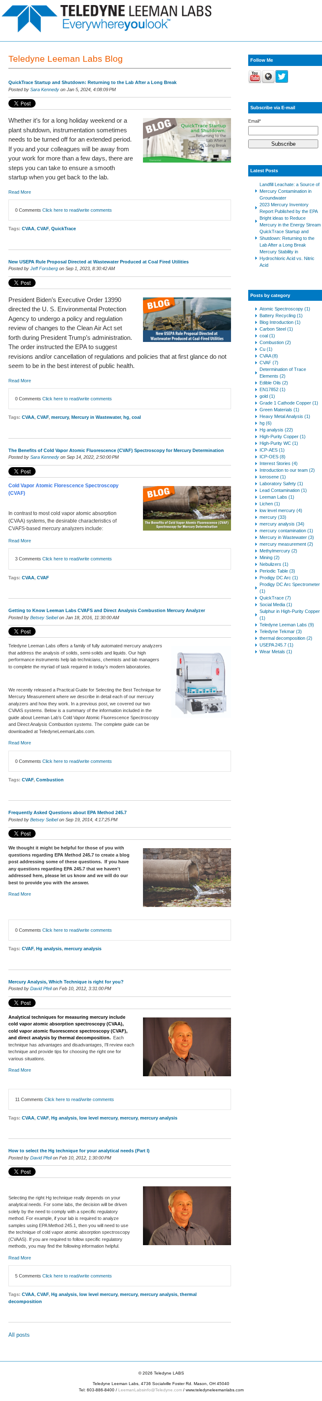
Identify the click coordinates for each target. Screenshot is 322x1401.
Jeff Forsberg (44, 268)
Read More (19, 192)
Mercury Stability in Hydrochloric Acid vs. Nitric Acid (287, 258)
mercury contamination (286, 530)
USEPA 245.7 (276, 644)
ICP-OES (273, 456)
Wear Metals (276, 651)
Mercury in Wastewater (96, 417)
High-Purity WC (279, 443)
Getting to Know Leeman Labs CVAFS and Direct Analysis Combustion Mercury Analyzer (106, 610)
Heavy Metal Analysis (285, 416)
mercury (60, 417)
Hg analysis (49, 948)
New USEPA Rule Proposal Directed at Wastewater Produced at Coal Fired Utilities (98, 261)
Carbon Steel (276, 328)
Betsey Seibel (44, 617)
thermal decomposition (286, 638)
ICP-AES (272, 449)
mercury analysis (82, 948)
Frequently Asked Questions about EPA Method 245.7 (67, 812)
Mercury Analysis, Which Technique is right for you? (66, 981)
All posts (19, 1335)
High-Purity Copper (283, 436)
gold (267, 396)
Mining (270, 557)
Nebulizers (274, 564)
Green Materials (279, 409)
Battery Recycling (281, 315)
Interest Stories (279, 463)
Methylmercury (278, 550)
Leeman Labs (277, 496)
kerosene (273, 476)
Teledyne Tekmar (281, 631)
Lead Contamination (283, 490)
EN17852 (273, 389)
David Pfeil (41, 988)
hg (126, 417)
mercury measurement (286, 544)
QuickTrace (63, 228)
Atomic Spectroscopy (285, 308)
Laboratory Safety (281, 483)
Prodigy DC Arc (279, 577)
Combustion (50, 779)
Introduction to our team (287, 470)
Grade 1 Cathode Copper (289, 402)
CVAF (43, 228)
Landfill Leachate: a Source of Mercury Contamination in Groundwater (289, 191)
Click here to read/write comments (77, 210)
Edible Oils (274, 382)
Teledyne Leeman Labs (287, 624)
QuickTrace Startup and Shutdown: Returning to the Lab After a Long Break (92, 82)
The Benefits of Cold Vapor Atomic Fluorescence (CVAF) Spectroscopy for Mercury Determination (116, 450)
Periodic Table (277, 570)
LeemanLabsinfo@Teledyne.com (150, 1390)
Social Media (276, 604)
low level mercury (98, 1117)
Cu (266, 349)
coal (136, 417)
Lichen (270, 503)
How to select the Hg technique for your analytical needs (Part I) (79, 1150)
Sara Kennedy (44, 89)
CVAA (28, 228)
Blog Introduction (280, 322)
